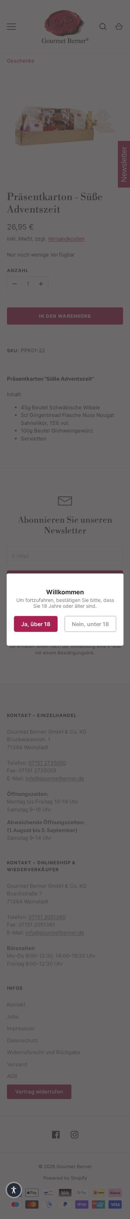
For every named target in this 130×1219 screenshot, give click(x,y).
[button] (14, 1190)
